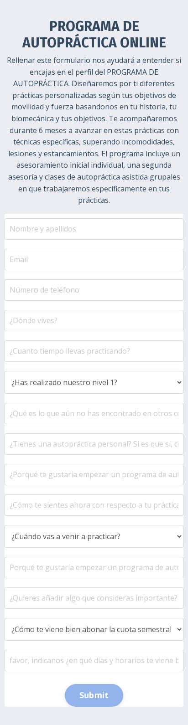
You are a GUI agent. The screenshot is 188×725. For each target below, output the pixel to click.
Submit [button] (94, 694)
